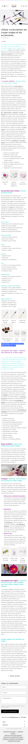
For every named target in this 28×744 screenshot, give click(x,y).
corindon (5, 394)
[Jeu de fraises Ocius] (23, 180)
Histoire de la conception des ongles (13, 737)
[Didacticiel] (14, 575)
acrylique (14, 112)
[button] (2, 6)
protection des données (9, 731)
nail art (12, 207)
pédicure (3, 78)
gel (2, 112)
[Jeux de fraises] (23, 337)
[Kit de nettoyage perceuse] (22, 556)
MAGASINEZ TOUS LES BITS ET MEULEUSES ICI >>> (12, 345)
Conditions (20, 731)
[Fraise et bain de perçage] (14, 556)
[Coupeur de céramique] (22, 318)
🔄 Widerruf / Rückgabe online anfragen (13, 739)
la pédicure (15, 140)
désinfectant (9, 522)
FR (6, 6)
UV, (20, 112)
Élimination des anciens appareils (13, 735)
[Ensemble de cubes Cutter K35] (5, 180)
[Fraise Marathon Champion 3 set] (13, 180)
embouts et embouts (6, 53)
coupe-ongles (18, 86)
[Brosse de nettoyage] (5, 556)
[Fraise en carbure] (13, 318)
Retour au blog (15, 676)
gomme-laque (7, 112)
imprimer (13, 733)
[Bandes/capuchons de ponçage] (7, 337)
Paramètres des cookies (14, 741)
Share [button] (4, 41)
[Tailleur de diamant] (5, 318)
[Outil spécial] (17, 337)
